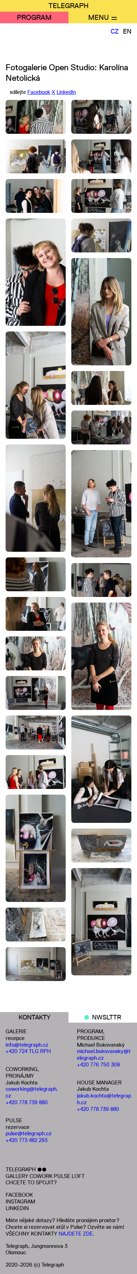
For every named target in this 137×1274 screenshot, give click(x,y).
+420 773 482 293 (26, 1140)
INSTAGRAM (20, 1201)
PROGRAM (34, 17)
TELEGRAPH (68, 5)
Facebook (38, 92)
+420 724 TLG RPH (28, 1051)
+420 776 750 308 (98, 1064)
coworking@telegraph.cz (32, 1092)
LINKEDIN (17, 1208)
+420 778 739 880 (27, 1102)
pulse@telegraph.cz (29, 1133)
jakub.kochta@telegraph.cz (104, 1099)
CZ (115, 31)
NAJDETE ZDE (76, 1233)
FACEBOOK (19, 1194)
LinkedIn (66, 92)
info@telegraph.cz (27, 1044)
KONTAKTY (34, 1017)
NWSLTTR (106, 1017)
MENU (98, 17)
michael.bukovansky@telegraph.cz (104, 1054)
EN (127, 31)
